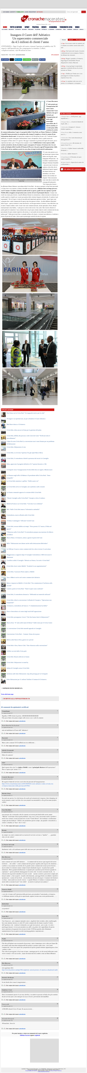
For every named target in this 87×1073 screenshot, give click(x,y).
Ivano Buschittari (6, 810)
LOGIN (26, 12)
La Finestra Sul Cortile (8, 845)
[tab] (64, 40)
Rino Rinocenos (6, 857)
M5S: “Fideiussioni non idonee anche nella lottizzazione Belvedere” (27, 543)
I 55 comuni (4, 29)
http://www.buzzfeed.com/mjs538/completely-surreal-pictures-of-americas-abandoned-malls (30, 970)
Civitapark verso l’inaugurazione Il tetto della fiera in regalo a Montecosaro (29, 470)
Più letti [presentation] (64, 40)
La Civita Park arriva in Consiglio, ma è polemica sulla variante (26, 487)
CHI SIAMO (6, 12)
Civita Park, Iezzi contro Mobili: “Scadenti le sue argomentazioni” (27, 566)
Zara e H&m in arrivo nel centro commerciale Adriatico (23, 577)
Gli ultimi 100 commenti (72, 169)
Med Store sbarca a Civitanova (16, 424)
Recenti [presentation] (71, 39)
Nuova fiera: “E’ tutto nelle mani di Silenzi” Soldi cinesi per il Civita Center (29, 623)
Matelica (75, 29)
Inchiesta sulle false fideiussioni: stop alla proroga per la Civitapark (27, 674)
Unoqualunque (6, 711)
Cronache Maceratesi (8, 777)
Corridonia (59, 29)
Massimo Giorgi (6, 793)
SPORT (27, 27)
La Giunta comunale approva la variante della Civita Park (24, 492)
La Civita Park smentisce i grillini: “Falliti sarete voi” (23, 481)
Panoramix (5, 738)
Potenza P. (44, 29)
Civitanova (18, 29)
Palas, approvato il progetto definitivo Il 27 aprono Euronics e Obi (27, 464)
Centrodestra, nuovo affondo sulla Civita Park (20, 515)
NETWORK (40, 12)
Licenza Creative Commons (56, 1070)
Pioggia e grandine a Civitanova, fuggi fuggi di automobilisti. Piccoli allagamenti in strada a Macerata (72, 60)
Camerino (69, 29)
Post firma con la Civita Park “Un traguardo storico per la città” (26, 413)
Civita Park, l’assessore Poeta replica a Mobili (20, 572)
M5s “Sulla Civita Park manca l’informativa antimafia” (23, 509)
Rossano (4, 830)
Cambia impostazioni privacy (43, 1071)
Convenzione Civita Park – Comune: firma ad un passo (23, 634)
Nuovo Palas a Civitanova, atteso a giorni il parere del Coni (24, 538)
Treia (64, 29)
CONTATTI (13, 12)
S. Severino (51, 29)
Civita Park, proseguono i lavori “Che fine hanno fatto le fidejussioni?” (28, 617)
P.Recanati (31, 29)
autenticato (22, 721)
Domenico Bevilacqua (8, 977)
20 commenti (55, 54)
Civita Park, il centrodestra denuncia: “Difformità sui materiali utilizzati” (29, 594)
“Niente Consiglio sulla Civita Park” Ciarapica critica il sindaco (26, 498)
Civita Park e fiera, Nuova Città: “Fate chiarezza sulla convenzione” (27, 645)
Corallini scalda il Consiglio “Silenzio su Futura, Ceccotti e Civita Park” (28, 560)
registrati (37, 1035)
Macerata (11, 29)
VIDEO (77, 27)
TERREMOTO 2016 (66, 27)
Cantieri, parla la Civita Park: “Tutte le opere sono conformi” (25, 589)
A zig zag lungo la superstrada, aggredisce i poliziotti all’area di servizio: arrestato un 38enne (72, 68)
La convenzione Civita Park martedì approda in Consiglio (24, 628)
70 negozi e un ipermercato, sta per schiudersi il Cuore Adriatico (26, 419)
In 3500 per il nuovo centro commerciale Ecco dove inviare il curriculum (29, 549)
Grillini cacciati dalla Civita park (17, 651)
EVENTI (43, 27)
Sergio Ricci (5, 916)
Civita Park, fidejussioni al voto (16, 447)
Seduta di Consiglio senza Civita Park (18, 668)
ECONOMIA (53, 27)
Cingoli (81, 29)
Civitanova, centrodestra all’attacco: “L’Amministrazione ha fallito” (27, 606)
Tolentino (37, 29)
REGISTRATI (32, 12)
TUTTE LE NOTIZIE (16, 27)
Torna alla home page (7, 694)
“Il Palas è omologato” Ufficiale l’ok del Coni (20, 521)
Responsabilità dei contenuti (31, 1070)
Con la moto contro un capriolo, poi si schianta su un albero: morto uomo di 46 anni (72, 45)
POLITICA (35, 27)
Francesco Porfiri (6, 889)
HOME (5, 27)
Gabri (3, 763)
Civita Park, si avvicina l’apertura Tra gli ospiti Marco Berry (25, 453)
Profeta (4, 939)
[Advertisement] (44, 1050)
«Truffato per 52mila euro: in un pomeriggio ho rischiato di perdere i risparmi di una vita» (71, 76)
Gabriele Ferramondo (8, 750)
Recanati (24, 29)
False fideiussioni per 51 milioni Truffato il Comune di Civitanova (26, 679)
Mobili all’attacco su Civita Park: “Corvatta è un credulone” (25, 504)
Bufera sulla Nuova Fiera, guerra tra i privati (20, 640)
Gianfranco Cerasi (7, 990)
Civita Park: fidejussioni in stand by (17, 662)
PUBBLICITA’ (20, 12)
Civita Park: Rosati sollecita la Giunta (18, 657)
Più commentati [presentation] (80, 39)
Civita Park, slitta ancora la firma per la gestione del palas (24, 430)
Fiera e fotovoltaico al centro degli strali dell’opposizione (24, 611)
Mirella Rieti (5, 904)
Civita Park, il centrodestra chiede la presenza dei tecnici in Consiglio (28, 458)
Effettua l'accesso (25, 1035)
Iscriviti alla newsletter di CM (16, 699)
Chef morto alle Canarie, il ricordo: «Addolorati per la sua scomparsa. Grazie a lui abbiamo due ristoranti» (72, 53)
